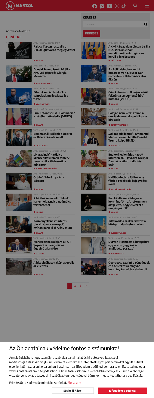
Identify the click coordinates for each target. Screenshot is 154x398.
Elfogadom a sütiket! (122, 390)
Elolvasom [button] (74, 383)
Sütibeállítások (72, 390)
